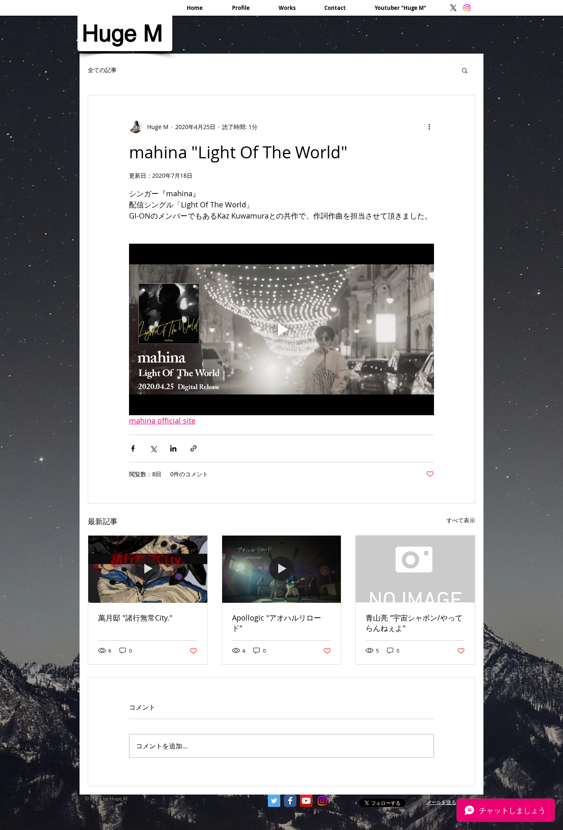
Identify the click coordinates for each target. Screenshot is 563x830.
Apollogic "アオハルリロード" (276, 623)
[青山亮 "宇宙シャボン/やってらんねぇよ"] (415, 569)
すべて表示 (460, 520)
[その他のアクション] (429, 127)
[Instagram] (467, 7)
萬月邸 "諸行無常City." (135, 618)
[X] (453, 7)
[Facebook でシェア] (133, 448)
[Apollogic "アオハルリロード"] (281, 569)
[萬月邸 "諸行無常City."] (147, 569)
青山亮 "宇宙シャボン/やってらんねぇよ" (414, 623)
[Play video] (281, 329)
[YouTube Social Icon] (306, 801)
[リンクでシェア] (193, 448)
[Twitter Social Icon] (274, 801)
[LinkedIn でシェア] (173, 448)
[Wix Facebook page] (290, 801)
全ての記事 (102, 70)
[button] (465, 70)
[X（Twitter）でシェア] (153, 448)
